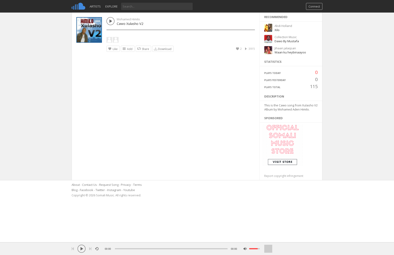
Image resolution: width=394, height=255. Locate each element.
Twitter (100, 190)
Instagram (114, 190)
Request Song (109, 185)
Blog (75, 190)
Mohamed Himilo (128, 19)
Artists (95, 6)
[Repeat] (96, 249)
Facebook (86, 190)
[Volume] (254, 248)
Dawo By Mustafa (287, 41)
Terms (137, 185)
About (76, 185)
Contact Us (89, 185)
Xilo (277, 30)
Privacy (126, 185)
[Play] (82, 249)
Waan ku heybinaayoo (290, 52)
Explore (111, 6)
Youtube (129, 190)
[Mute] (245, 249)
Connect (314, 6)
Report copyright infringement (283, 176)
